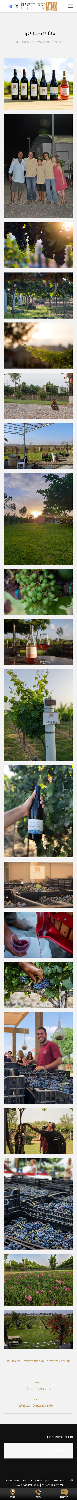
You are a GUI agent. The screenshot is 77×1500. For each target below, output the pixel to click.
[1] (38, 166)
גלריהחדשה (53, 1360)
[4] (38, 345)
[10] (38, 642)
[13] (38, 885)
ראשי (58, 41)
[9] (38, 592)
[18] (38, 1204)
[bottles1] (38, 84)
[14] (38, 935)
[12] (38, 811)
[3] (38, 295)
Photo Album (43, 41)
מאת (34, 1360)
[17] (38, 1131)
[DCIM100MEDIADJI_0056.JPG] (38, 1329)
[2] (38, 245)
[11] (38, 715)
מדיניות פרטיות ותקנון (55, 1449)
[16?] (38, 1058)
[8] (38, 519)
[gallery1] (38, 1280)
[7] (38, 446)
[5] (38, 396)
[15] (38, 985)
